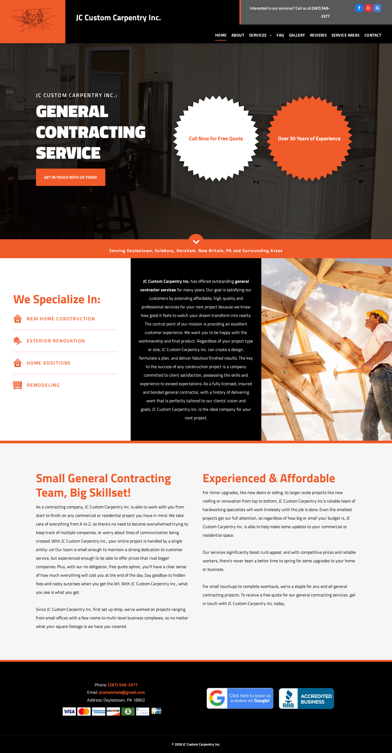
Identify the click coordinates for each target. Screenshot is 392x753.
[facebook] (359, 8)
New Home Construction (61, 318)
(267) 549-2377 (123, 685)
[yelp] (368, 8)
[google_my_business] (377, 8)
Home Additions (49, 362)
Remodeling (43, 385)
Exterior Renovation (56, 340)
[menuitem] (218, 35)
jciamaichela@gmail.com (122, 692)
